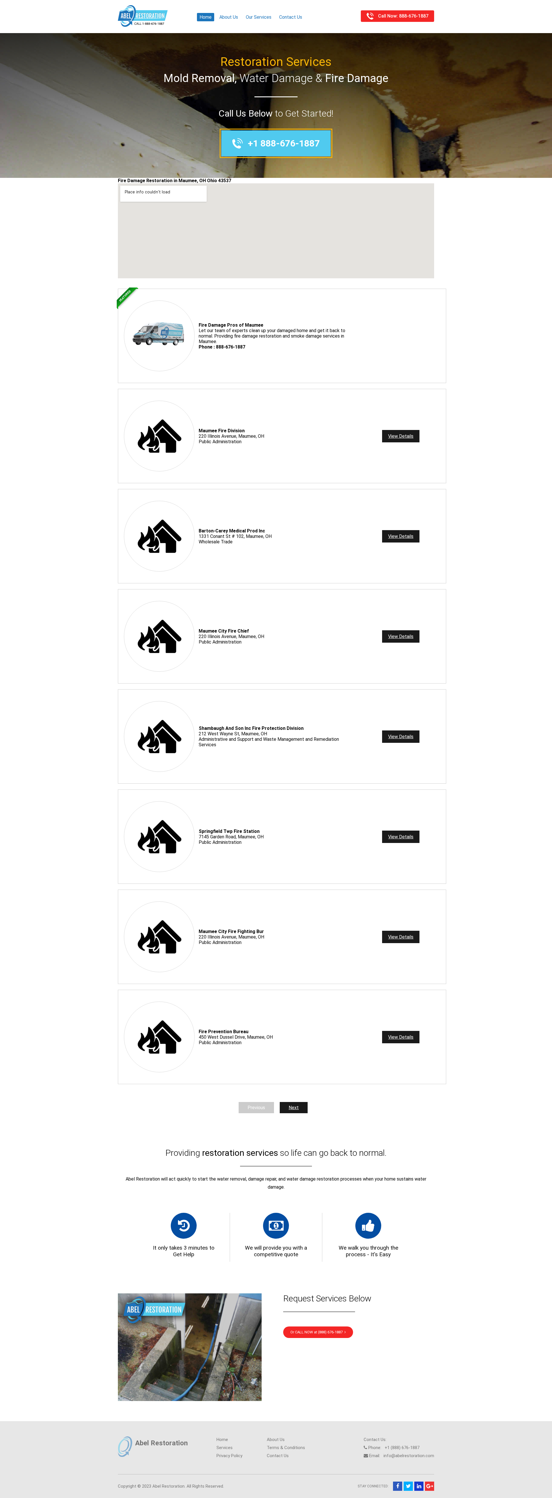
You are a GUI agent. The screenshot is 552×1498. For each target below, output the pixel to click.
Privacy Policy (229, 1455)
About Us (228, 17)
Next (294, 1107)
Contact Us (290, 17)
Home (206, 17)
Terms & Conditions (286, 1447)
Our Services (258, 17)
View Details (400, 436)
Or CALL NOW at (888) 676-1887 (317, 1332)
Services (224, 1447)
